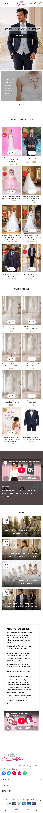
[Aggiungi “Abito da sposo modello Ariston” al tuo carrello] (30, 269)
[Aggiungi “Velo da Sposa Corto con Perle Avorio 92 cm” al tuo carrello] (30, 396)
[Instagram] (20, 773)
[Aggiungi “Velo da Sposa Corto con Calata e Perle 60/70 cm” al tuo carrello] (9, 396)
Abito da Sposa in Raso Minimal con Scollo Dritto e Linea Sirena (11, 159)
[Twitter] (9, 773)
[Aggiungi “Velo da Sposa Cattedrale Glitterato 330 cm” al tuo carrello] (9, 322)
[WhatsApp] (25, 773)
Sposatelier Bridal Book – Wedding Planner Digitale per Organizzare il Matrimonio (11, 439)
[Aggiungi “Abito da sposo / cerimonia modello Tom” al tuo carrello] (9, 269)
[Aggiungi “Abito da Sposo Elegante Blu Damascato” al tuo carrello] (30, 153)
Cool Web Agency (34, 800)
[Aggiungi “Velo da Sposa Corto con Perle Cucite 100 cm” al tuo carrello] (30, 359)
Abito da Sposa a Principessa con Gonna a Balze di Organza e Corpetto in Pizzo (11, 237)
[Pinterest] (14, 773)
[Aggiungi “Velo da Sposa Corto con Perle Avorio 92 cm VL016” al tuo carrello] (9, 359)
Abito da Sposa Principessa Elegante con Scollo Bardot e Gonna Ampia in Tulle (32, 198)
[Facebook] (4, 773)
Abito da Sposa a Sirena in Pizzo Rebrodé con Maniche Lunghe (32, 237)
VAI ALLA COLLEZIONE (21, 36)
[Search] (35, 3)
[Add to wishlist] (13, 153)
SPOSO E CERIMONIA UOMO (21, 29)
